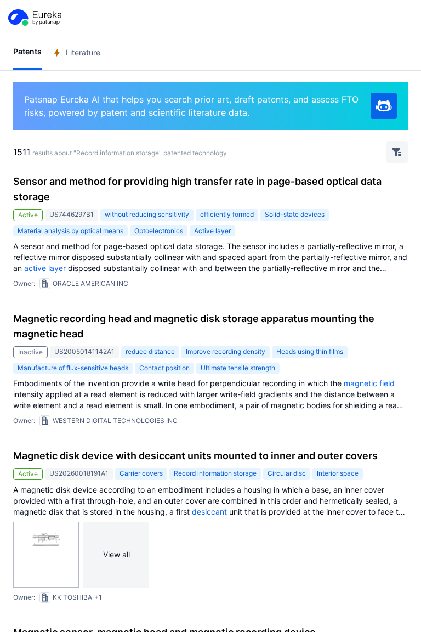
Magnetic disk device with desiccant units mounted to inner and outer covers (195, 455)
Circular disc (287, 473)
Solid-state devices (295, 214)
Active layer (212, 231)
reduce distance (150, 351)
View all (116, 554)
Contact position (164, 368)
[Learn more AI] (384, 106)
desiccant (209, 511)
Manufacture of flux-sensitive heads (73, 368)
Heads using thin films (309, 351)
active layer (45, 268)
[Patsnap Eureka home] (34, 17)
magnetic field (369, 383)
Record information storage (215, 473)
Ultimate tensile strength (238, 368)
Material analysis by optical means (70, 231)
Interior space (338, 473)
